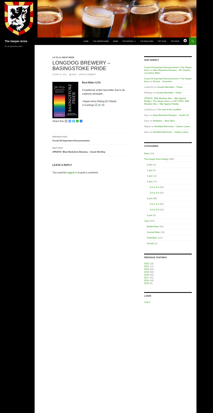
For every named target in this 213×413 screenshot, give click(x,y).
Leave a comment (87, 74)
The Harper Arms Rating (156, 159)
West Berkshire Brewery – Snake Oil (171, 115)
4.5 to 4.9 (154, 209)
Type (146, 221)
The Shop (175, 41)
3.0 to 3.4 (56, 57)
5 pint (149, 215)
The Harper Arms (16, 41)
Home (86, 41)
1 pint (149, 170)
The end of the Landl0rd (169, 109)
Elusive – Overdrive (162, 81)
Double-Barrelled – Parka (169, 87)
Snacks (150, 243)
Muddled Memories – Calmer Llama (172, 126)
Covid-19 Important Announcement (71, 139)
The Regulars (146, 41)
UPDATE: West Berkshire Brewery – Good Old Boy (78, 150)
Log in (147, 302)
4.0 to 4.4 (154, 204)
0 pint (149, 164)
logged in (72, 172)
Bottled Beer (153, 226)
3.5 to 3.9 (154, 193)
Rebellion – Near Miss (164, 120)
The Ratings (128, 41)
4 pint (149, 198)
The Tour (161, 41)
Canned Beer (153, 232)
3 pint (149, 181)
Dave (73, 74)
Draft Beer (68, 57)
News (115, 41)
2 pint (149, 176)
